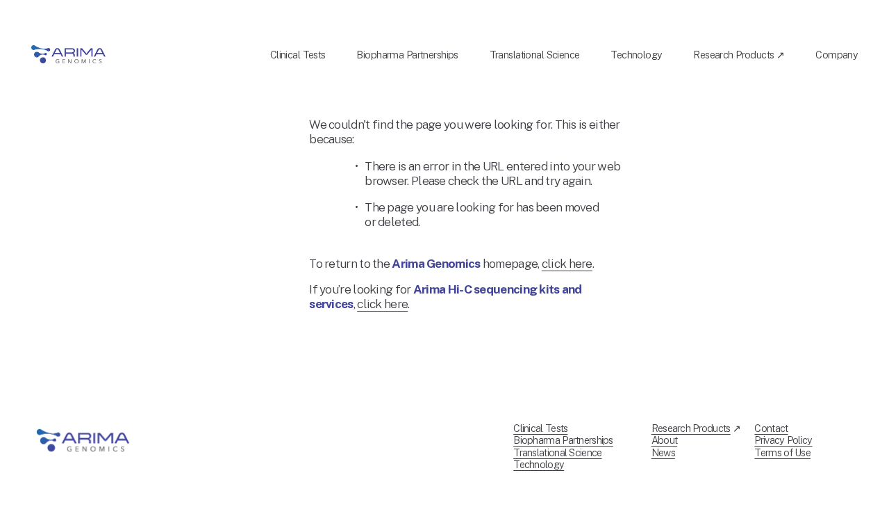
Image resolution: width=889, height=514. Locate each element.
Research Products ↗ (738, 55)
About (664, 440)
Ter (761, 452)
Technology (636, 55)
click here (567, 263)
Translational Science (535, 55)
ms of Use (789, 452)
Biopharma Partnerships (407, 55)
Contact (771, 428)
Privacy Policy (783, 440)
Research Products (691, 428)
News (663, 452)
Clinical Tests (298, 55)
